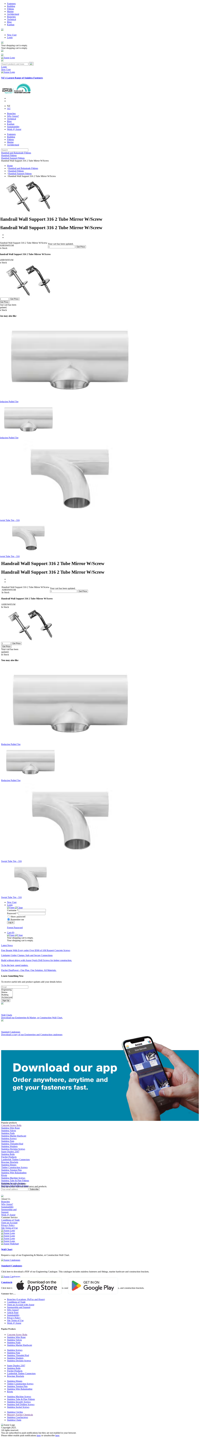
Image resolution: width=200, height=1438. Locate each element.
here (39, 1435)
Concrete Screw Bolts (11, 1125)
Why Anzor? (13, 116)
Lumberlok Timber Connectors (15, 1159)
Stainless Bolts (8, 1154)
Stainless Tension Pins (11, 1170)
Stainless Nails (8, 1133)
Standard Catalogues (11, 1266)
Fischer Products (9, 1157)
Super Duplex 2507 (10, 1151)
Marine (10, 11)
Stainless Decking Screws (13, 1149)
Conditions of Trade (10, 1220)
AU (9, 108)
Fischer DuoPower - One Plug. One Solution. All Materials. (28, 970)
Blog (9, 22)
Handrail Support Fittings (13, 158)
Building (11, 6)
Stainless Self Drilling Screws (20, 1404)
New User (12, 35)
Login (10, 37)
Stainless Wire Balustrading (14, 1172)
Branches (11, 16)
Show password (18, 916)
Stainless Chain (14, 1420)
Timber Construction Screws (14, 1167)
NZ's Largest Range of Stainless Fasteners (22, 78)
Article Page (12, 1312)
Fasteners (11, 3)
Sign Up (5, 1000)
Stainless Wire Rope (10, 1128)
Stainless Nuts (7, 1141)
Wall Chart (6, 1249)
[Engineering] (7, 990)
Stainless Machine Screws (13, 1178)
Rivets (4, 1175)
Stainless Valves (8, 1130)
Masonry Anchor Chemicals (20, 1414)
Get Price (81, 247)
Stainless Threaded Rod (12, 1143)
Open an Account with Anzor (20, 1304)
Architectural (13, 14)
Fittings (10, 9)
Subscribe (34, 1189)
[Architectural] (7, 997)
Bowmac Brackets (9, 1162)
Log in (10, 922)
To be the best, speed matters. (14, 965)
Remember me (17, 919)
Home (10, 165)
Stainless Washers (9, 1146)
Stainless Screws (9, 1138)
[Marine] (7, 992)
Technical (11, 19)
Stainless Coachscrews (17, 1417)
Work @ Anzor (14, 129)
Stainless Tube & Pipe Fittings (15, 1180)
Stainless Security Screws (19, 1402)
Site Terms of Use (9, 1228)
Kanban (10, 24)
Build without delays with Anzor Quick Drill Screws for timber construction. (36, 960)
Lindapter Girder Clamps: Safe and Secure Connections (27, 955)
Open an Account (9, 1222)
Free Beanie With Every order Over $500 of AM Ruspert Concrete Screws (35, 950)
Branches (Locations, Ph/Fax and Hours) (26, 1299)
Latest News (7, 945)
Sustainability (13, 126)
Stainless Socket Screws (18, 1407)
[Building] (7, 995)
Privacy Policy (8, 1225)
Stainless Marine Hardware (13, 1136)
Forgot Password (15, 927)
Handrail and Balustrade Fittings (16, 153)
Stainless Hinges (8, 1165)
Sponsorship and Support (18, 1307)
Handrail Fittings (9, 155)
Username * (12, 910)
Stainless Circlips (15, 1412)
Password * (12, 913)
